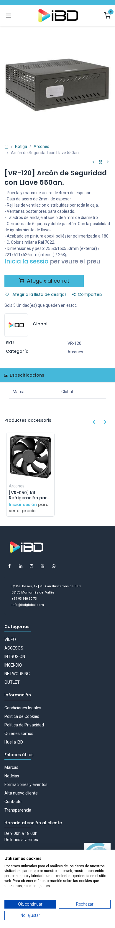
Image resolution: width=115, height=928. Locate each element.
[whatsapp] (54, 566)
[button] (93, 422)
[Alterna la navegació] (8, 15)
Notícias (11, 776)
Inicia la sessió (26, 261)
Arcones (41, 146)
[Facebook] (9, 566)
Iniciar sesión (23, 504)
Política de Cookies (21, 716)
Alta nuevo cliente (21, 793)
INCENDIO (13, 665)
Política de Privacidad (24, 725)
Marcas (11, 767)
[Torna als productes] (100, 162)
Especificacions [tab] (26, 375)
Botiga (21, 146)
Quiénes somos (18, 733)
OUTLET (12, 682)
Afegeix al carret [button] (47, 280)
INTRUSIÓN (14, 656)
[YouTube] (42, 566)
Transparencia (17, 810)
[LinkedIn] (21, 566)
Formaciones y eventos (25, 784)
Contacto (13, 801)
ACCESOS (13, 648)
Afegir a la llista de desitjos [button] (39, 294)
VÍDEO (10, 639)
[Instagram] (31, 566)
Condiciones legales (22, 708)
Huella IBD (13, 742)
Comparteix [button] (90, 294)
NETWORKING (17, 673)
